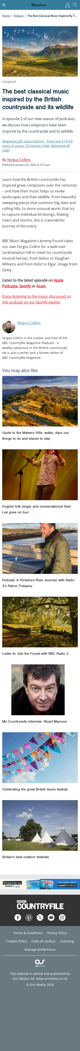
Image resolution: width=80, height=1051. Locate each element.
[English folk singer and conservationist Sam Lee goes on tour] (40, 474)
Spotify (25, 286)
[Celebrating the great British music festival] (40, 757)
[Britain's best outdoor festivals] (40, 825)
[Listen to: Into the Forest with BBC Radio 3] (40, 622)
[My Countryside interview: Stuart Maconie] (40, 689)
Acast (41, 286)
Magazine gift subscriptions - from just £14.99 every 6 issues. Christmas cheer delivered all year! (37, 145)
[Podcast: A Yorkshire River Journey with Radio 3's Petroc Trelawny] (40, 548)
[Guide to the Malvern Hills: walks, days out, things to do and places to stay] (40, 401)
